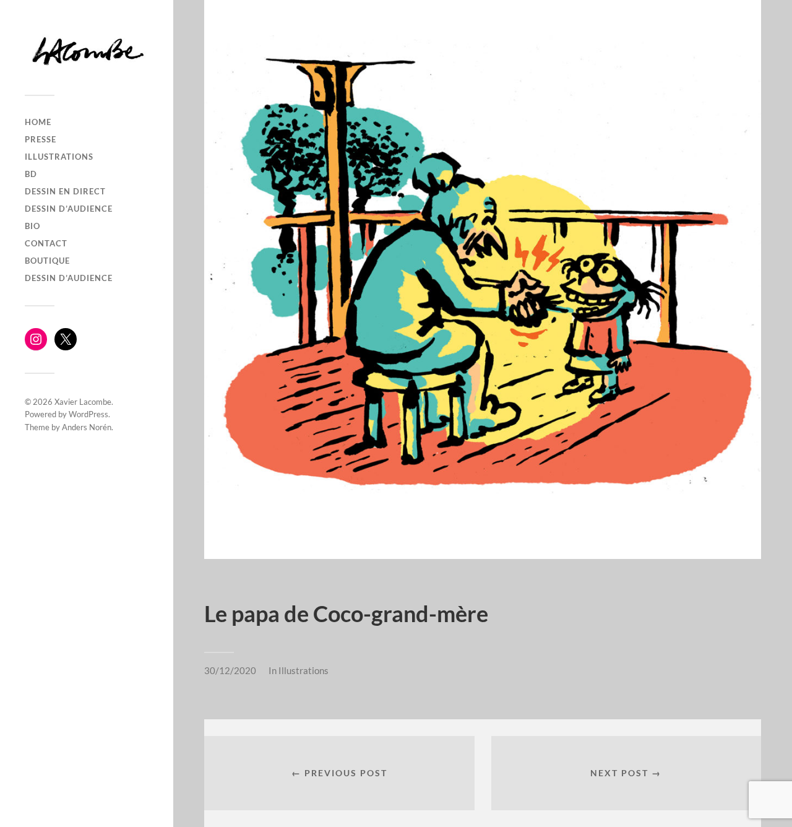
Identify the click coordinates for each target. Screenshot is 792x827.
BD (31, 174)
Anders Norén (86, 427)
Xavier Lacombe (82, 402)
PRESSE (40, 139)
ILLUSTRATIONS (59, 157)
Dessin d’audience (69, 209)
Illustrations (303, 670)
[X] (65, 339)
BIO (32, 226)
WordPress (88, 414)
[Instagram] (36, 339)
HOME (38, 122)
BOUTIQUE (47, 261)
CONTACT (46, 243)
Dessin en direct (65, 191)
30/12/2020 (230, 670)
